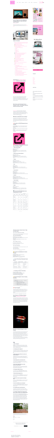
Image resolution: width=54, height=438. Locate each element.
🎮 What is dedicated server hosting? (18, 44)
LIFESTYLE (26, 2)
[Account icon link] (43, 2)
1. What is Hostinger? (17, 65)
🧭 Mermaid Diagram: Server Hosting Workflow (19, 60)
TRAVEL (32, 2)
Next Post (29, 431)
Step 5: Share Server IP (17, 57)
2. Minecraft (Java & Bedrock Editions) (19, 47)
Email (33, 67)
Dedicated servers (15, 110)
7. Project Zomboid (17, 51)
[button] (27, 2)
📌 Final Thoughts (16, 61)
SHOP (17, 2)
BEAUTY (20, 2)
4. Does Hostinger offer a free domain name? (19, 68)
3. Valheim (16, 48)
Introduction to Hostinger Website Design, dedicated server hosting (21, 42)
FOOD (29, 2)
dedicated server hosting (21, 296)
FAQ (14, 64)
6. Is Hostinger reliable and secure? (18, 70)
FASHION (23, 2)
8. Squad (16, 52)
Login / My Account (35, 2)
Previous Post (12, 431)
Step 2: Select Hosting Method (18, 55)
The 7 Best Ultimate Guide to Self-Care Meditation (38, 95)
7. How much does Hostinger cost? (18, 71)
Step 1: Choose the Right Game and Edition (19, 54)
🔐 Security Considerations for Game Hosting (19, 58)
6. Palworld (16, 50)
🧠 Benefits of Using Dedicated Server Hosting (19, 45)
